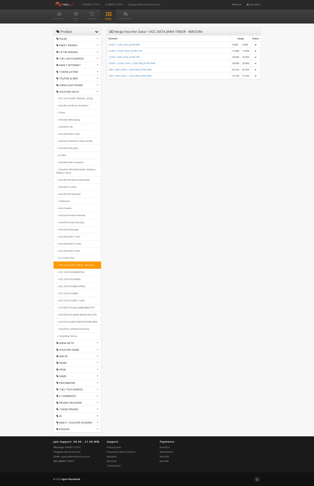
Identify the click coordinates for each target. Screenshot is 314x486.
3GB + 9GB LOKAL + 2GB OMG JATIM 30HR (130, 75)
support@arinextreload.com (145, 4)
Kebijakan (112, 456)
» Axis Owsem (64, 208)
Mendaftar (255, 4)
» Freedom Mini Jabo (67, 148)
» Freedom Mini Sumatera (70, 162)
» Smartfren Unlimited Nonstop (72, 328)
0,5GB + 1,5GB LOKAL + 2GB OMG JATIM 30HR (131, 63)
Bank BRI (164, 461)
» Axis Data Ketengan (67, 229)
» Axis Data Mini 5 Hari (68, 133)
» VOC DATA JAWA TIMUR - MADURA (75, 265)
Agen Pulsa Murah (71, 479)
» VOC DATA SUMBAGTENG (70, 286)
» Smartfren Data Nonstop (70, 222)
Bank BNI (164, 456)
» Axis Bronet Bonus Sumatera (72, 105)
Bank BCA (165, 447)
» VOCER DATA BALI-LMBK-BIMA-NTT (75, 307)
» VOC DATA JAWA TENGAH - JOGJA (74, 98)
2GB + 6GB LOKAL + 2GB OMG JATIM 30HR (130, 69)
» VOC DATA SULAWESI (68, 279)
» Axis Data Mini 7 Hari (68, 236)
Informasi (111, 461)
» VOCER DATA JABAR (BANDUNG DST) (76, 314)
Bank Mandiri (166, 451)
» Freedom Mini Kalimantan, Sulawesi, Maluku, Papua (76, 171)
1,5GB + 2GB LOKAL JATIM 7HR (124, 57)
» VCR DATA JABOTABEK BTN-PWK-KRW (76, 321)
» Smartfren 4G (64, 126)
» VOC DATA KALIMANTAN (70, 272)
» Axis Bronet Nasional (68, 194)
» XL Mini (61, 155)
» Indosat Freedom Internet (70, 215)
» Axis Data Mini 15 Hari (68, 243)
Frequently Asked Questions (121, 451)
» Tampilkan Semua (66, 336)
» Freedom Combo (66, 186)
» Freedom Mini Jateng (68, 119)
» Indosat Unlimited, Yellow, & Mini (74, 141)
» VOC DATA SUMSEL (67, 293)
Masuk (237, 4)
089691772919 (92, 4)
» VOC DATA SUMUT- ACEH (70, 300)
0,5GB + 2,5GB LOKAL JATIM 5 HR (125, 50)
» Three (60, 112)
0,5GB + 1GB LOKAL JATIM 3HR (124, 44)
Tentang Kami (114, 465)
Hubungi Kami (114, 447)
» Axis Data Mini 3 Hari (68, 250)
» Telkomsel (63, 201)
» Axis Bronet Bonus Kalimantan (73, 179)
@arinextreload (72, 451)
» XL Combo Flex (65, 257)
